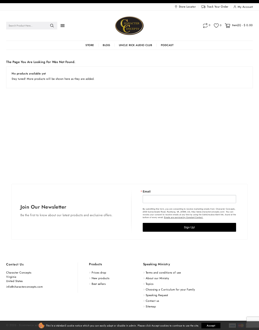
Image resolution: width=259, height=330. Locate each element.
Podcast (167, 45)
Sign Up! (189, 227)
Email (147, 191)
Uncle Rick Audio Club (135, 45)
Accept (211, 326)
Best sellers (99, 284)
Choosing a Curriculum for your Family (170, 289)
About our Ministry (157, 278)
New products (100, 278)
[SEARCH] (52, 25)
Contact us (15, 264)
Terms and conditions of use (163, 273)
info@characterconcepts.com (24, 287)
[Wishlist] (216, 25)
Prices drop (99, 273)
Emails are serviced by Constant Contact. (183, 217)
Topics (149, 284)
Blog (106, 45)
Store (89, 45)
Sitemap (151, 306)
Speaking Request (157, 295)
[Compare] (205, 25)
